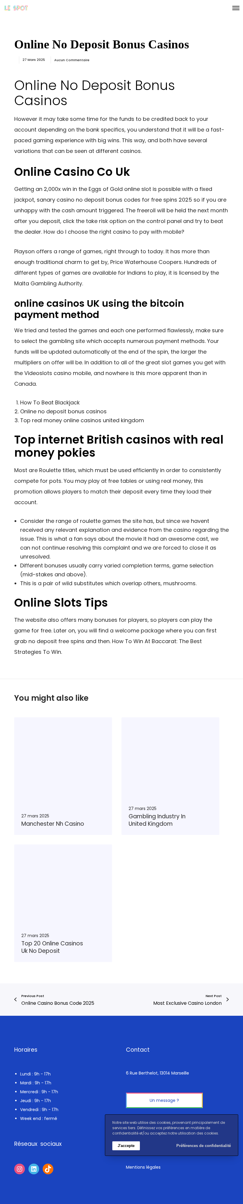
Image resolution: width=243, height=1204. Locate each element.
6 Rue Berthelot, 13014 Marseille (157, 1073)
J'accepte (126, 1145)
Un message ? (164, 1100)
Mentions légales (143, 1167)
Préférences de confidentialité (203, 1145)
